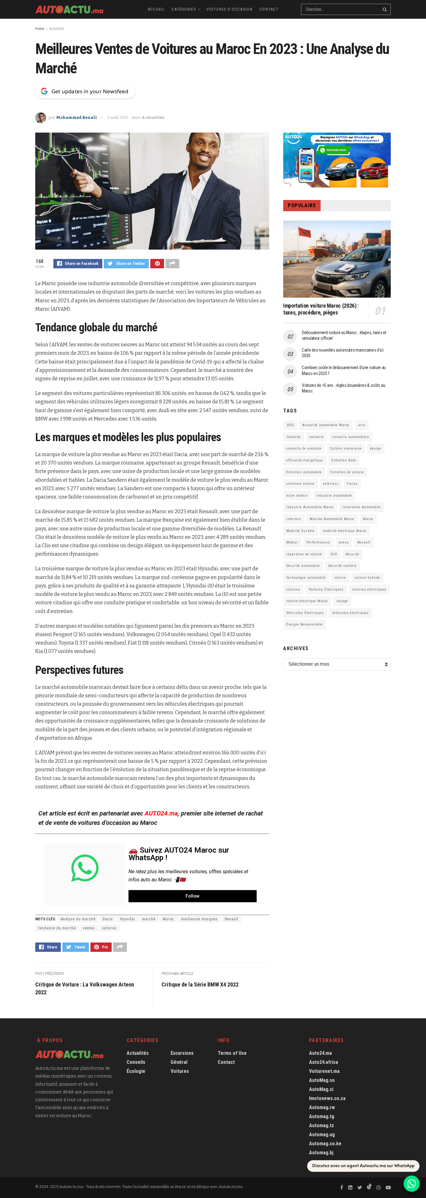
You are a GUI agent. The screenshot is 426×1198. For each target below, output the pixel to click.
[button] (192, 896)
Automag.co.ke (325, 1144)
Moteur (292, 542)
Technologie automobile (306, 578)
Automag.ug (322, 1134)
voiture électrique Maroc (307, 601)
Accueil (156, 9)
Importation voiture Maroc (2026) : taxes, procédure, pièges (321, 309)
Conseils (136, 1062)
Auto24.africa (323, 1062)
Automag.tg (321, 1116)
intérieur (293, 519)
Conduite (293, 437)
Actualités (56, 29)
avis (361, 425)
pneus (344, 542)
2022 (290, 425)
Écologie (136, 1071)
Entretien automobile (304, 472)
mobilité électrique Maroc (345, 531)
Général (179, 1062)
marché (149, 919)
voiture (340, 578)
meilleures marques (199, 919)
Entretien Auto (344, 460)
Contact (268, 9)
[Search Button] (385, 9)
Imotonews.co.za (327, 1098)
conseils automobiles (350, 437)
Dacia (108, 919)
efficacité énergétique (304, 460)
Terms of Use (232, 1053)
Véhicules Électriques (305, 613)
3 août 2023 (117, 117)
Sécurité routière (342, 566)
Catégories (184, 9)
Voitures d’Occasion (229, 9)
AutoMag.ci (321, 1089)
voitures (109, 928)
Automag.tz (321, 1125)
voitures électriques (369, 589)
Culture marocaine (346, 448)
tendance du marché (57, 928)
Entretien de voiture (347, 472)
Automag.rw (322, 1107)
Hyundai (127, 919)
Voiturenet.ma (324, 1071)
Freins (352, 484)
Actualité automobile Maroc (326, 425)
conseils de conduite (304, 448)
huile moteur (297, 496)
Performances (318, 542)
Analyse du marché (78, 919)
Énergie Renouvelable (304, 624)
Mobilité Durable (300, 531)
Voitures (180, 1071)
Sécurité (352, 554)
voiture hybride (367, 578)
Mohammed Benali (76, 117)
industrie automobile (334, 496)
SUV (334, 554)
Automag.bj (321, 1153)
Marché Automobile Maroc (332, 519)
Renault (231, 919)
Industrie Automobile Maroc (310, 507)
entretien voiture (300, 484)
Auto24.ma (320, 1053)
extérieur (330, 484)
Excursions (182, 1053)
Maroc (168, 919)
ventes (89, 928)
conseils (316, 437)
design (375, 448)
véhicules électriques (350, 613)
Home (39, 29)
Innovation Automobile (361, 507)
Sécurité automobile (303, 566)
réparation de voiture (304, 554)
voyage (342, 601)
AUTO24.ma (161, 813)
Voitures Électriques (326, 589)
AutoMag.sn (322, 1080)
